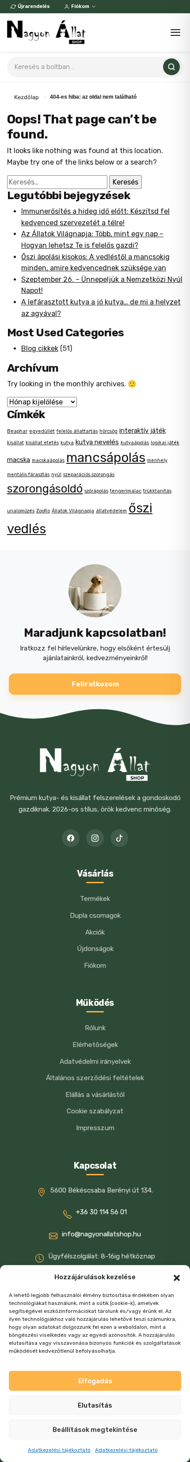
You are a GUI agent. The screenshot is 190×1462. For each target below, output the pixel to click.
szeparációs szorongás (88, 474)
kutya (67, 443)
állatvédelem (111, 511)
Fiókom (80, 6)
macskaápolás (48, 460)
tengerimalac (125, 491)
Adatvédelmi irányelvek (95, 1062)
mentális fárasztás (28, 474)
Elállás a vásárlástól (95, 1095)
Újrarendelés (34, 6)
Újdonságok (95, 949)
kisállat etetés (42, 443)
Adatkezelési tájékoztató (59, 1450)
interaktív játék (142, 431)
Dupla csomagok (95, 916)
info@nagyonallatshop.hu (101, 1234)
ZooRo (43, 511)
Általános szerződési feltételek (95, 1078)
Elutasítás (95, 1405)
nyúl (56, 474)
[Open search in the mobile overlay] (95, 67)
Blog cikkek (39, 348)
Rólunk (95, 1028)
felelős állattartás (77, 431)
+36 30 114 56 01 (101, 1212)
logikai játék (165, 443)
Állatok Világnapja (73, 511)
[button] (176, 1277)
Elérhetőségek (95, 1045)
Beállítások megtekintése (95, 1430)
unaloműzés (20, 511)
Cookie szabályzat (95, 1111)
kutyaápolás (135, 443)
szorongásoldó (45, 488)
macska (18, 460)
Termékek (95, 899)
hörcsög (108, 431)
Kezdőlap (26, 97)
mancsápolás (105, 457)
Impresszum (95, 1128)
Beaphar (17, 431)
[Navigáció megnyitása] (175, 32)
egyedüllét (42, 431)
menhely (157, 460)
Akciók (95, 932)
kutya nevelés (97, 442)
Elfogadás (95, 1381)
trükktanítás (157, 491)
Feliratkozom (95, 684)
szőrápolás (96, 491)
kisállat (15, 443)
